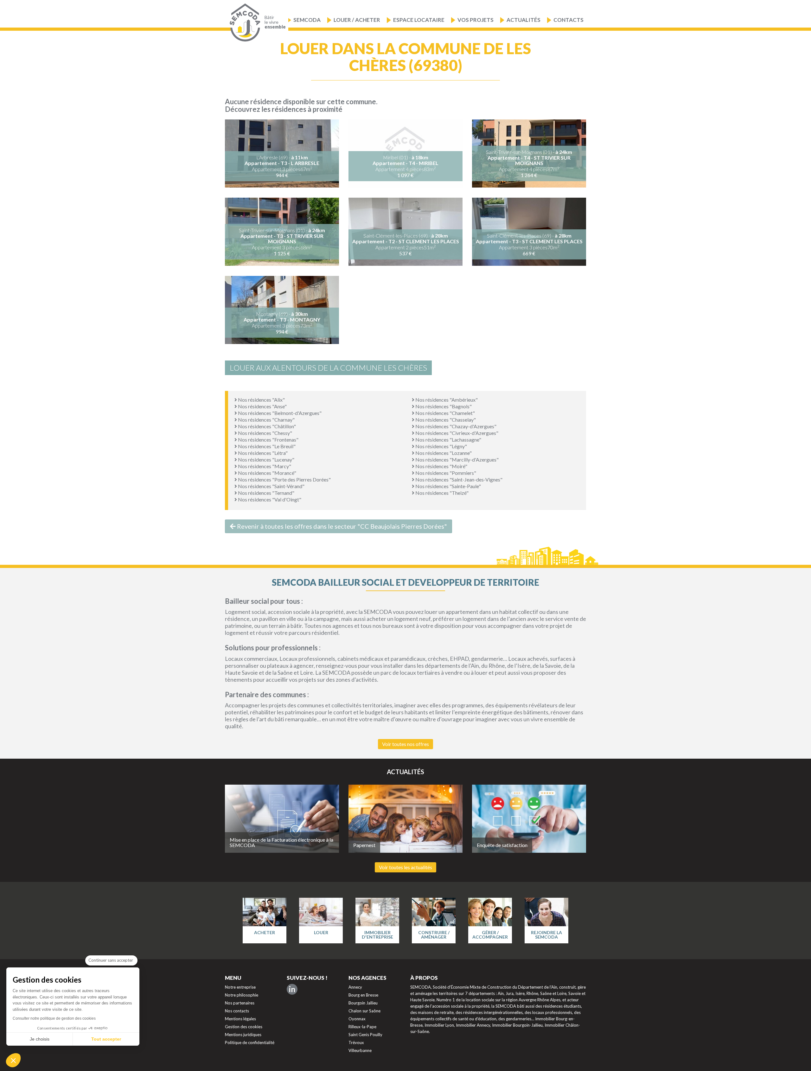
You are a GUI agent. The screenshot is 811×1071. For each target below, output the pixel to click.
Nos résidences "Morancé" (266, 473)
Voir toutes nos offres (405, 744)
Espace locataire (418, 19)
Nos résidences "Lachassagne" (447, 440)
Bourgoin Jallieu (363, 1002)
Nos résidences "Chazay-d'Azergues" (455, 426)
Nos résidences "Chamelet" (444, 413)
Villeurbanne (360, 1050)
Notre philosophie (241, 995)
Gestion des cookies (243, 1026)
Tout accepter (106, 1039)
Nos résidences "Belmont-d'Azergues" (279, 413)
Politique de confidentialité (249, 1042)
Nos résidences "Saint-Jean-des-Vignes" (458, 479)
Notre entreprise (240, 987)
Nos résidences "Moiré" (440, 466)
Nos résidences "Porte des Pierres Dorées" (284, 479)
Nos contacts (237, 1010)
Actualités (523, 19)
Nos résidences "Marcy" (264, 466)
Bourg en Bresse (363, 995)
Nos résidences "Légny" (440, 446)
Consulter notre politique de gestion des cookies (54, 1018)
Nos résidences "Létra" (262, 453)
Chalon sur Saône (364, 1010)
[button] (13, 1060)
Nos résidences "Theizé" (441, 493)
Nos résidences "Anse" (262, 406)
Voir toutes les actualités (405, 867)
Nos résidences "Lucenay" (265, 459)
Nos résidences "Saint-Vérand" (270, 486)
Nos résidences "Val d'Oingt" (269, 499)
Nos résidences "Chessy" (264, 433)
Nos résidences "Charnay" (266, 420)
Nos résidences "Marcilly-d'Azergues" (456, 459)
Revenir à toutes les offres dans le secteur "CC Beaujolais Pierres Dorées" (341, 526)
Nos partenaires (239, 1002)
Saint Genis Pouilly (365, 1034)
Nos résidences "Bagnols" (443, 406)
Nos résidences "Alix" (261, 400)
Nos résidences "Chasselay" (445, 420)
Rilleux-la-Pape (362, 1026)
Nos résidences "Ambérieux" (446, 400)
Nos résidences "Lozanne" (443, 453)
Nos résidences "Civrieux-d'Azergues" (456, 433)
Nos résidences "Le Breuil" (266, 446)
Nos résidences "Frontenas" (267, 440)
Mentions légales (240, 1018)
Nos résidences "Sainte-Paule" (447, 486)
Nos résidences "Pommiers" (445, 473)
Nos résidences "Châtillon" (266, 426)
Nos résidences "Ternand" (265, 493)
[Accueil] (243, 22)
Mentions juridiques (243, 1034)
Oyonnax (357, 1018)
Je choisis (39, 1039)
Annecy (355, 987)
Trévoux (356, 1042)
